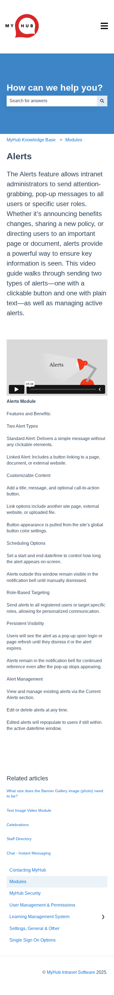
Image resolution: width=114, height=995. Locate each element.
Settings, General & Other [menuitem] (34, 928)
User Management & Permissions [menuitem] (42, 905)
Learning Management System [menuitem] (39, 916)
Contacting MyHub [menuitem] (27, 870)
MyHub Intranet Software (71, 972)
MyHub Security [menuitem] (25, 893)
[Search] (102, 101)
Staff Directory (19, 839)
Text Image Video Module (29, 810)
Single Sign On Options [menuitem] (32, 940)
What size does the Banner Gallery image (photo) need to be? (55, 794)
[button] (103, 917)
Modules (73, 139)
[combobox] (52, 101)
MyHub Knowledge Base (31, 139)
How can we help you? (55, 88)
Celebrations (18, 825)
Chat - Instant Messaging (29, 853)
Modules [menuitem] (17, 881)
